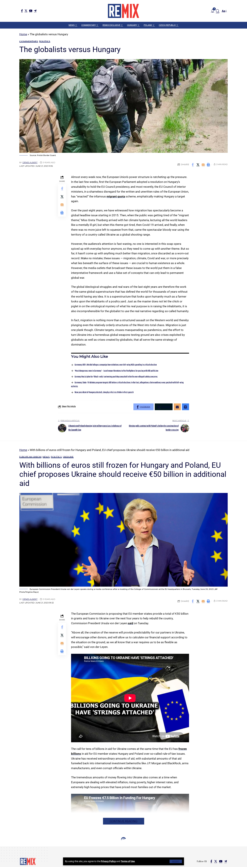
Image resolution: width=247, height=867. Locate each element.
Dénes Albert (30, 162)
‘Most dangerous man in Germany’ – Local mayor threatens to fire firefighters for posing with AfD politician (116, 371)
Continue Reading (123, 821)
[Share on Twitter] (198, 164)
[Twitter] (26, 10)
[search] (217, 11)
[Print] (208, 164)
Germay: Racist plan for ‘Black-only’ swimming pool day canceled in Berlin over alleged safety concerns (116, 377)
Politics (44, 41)
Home (23, 34)
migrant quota (116, 196)
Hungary (25, 847)
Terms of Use (128, 861)
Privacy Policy (108, 861)
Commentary (28, 41)
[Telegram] (35, 10)
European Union (30, 457)
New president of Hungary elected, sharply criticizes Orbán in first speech (104, 392)
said (130, 623)
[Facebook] (22, 10)
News (46, 457)
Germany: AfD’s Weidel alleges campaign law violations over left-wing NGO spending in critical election (116, 365)
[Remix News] (123, 11)
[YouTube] (30, 10)
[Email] (203, 164)
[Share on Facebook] (192, 164)
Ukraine (68, 457)
